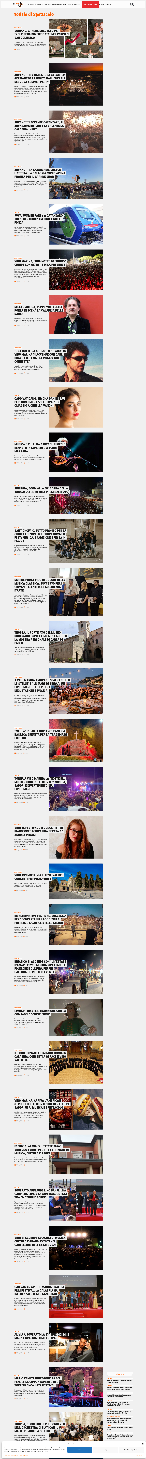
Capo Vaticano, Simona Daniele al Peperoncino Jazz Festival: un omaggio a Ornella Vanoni (39, 402)
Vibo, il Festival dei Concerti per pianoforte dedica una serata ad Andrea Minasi (38, 831)
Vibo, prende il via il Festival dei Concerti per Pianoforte (38, 877)
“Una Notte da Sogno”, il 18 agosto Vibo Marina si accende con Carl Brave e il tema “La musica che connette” (40, 356)
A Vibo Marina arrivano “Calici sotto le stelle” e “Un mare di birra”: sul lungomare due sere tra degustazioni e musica (42, 685)
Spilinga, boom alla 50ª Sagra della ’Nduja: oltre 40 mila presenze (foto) (41, 490)
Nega (105, 1450)
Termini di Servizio (23, 1455)
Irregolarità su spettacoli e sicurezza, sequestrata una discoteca (119, 1396)
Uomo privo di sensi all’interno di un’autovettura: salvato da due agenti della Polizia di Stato (118, 1404)
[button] (143, 1444)
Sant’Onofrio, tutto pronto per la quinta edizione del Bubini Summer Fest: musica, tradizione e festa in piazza (40, 536)
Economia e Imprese (59, 4)
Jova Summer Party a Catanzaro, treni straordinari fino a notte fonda (38, 219)
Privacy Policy (14, 1455)
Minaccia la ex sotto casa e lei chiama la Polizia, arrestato (119, 1381)
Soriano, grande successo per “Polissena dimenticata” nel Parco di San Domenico (41, 34)
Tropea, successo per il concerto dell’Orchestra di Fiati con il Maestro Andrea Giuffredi (39, 1427)
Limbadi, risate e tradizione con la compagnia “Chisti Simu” (40, 1012)
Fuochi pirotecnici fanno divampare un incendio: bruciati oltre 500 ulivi (119, 1412)
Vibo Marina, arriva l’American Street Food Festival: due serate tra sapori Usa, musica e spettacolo (42, 1104)
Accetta (79, 1450)
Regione (77, 4)
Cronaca (40, 4)
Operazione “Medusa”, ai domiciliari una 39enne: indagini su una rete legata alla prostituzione (120, 1436)
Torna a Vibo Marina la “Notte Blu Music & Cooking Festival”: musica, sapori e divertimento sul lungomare (40, 784)
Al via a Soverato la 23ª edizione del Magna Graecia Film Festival (41, 1336)
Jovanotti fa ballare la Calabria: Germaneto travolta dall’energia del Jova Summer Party (39, 78)
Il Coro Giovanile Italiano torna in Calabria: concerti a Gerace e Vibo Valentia (40, 1056)
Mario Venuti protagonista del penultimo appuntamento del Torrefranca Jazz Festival (37, 1381)
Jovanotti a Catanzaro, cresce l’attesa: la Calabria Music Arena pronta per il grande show (39, 173)
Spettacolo (18, 27)
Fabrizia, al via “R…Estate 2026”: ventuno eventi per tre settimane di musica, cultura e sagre (41, 1149)
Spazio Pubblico (105, 4)
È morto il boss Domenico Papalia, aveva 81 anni (119, 1428)
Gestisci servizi (138, 1455)
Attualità (32, 4)
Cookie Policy (7, 1455)
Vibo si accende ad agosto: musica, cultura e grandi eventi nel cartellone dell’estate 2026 (40, 1241)
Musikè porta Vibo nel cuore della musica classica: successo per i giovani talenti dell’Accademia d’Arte (39, 585)
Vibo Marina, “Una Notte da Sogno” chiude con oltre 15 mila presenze (40, 263)
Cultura (47, 4)
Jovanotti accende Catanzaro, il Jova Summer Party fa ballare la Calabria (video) (39, 125)
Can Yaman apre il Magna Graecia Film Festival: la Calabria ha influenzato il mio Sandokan (39, 1290)
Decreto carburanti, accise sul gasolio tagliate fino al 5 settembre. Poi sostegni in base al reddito (119, 1420)
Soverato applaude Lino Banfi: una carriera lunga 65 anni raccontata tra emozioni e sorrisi (40, 1193)
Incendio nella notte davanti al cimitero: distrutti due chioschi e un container (119, 1388)
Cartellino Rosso (90, 4)
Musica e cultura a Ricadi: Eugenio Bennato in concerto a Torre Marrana (39, 447)
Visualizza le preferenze (131, 1450)
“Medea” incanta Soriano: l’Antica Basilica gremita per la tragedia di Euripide (40, 734)
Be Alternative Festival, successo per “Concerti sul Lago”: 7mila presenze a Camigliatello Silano (40, 919)
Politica (70, 4)
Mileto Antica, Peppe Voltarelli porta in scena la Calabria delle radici (38, 310)
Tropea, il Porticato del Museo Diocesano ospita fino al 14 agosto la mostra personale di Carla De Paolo (40, 638)
